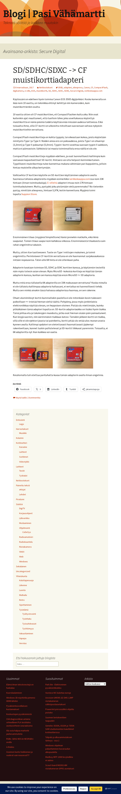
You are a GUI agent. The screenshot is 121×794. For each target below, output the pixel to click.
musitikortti (41, 90)
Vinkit (21, 551)
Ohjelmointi (24, 528)
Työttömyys (28, 628)
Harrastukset (22, 429)
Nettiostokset (45, 87)
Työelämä (23, 609)
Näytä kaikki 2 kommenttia (28, 397)
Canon (87, 87)
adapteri (68, 87)
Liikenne (23, 585)
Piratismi (20, 499)
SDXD (66, 90)
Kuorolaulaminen (14, 692)
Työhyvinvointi (29, 613)
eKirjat (22, 489)
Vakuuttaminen (26, 633)
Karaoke (23, 447)
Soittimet (23, 456)
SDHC (54, 90)
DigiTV (22, 508)
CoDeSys (26, 532)
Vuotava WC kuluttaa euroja (58, 692)
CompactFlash (100, 87)
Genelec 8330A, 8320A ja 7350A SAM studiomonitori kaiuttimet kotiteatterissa (59, 729)
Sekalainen (21, 566)
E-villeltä (52, 182)
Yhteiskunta (21, 576)
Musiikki (23, 433)
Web (21, 556)
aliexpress (78, 87)
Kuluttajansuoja (26, 580)
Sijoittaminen (25, 604)
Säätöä (19, 504)
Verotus (23, 643)
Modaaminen (25, 523)
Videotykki (24, 461)
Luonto (22, 590)
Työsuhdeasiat (29, 623)
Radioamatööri (26, 537)
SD (49, 90)
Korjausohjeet (25, 513)
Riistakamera (25, 546)
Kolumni (19, 438)
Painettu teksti (23, 485)
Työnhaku (26, 618)
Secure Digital (76, 90)
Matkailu (23, 595)
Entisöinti (20, 420)
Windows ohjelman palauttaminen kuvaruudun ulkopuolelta (57, 749)
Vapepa (22, 638)
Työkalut (23, 475)
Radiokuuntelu (26, 541)
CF (92, 87)
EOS (33, 90)
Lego (21, 424)
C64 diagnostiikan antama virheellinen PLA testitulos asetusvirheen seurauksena (19, 722)
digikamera (18, 90)
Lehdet (22, 494)
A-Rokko (10, 747)
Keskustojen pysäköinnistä (19, 714)
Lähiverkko (24, 518)
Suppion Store (29, 194)
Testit (22, 470)
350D (60, 87)
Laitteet (23, 451)
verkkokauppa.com (93, 90)
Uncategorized (23, 571)
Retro (22, 600)
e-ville (27, 90)
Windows (23, 561)
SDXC (60, 90)
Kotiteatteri (21, 442)
